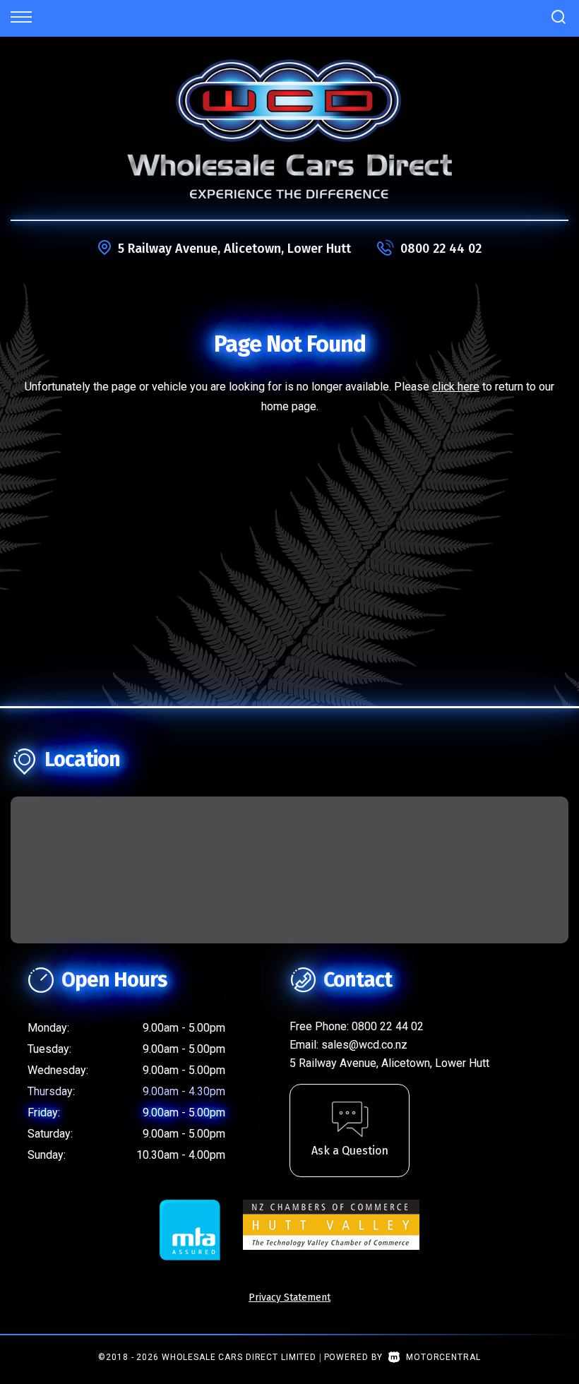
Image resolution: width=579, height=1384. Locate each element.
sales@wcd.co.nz (364, 1044)
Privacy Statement (289, 1297)
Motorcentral (443, 1357)
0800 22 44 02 (441, 248)
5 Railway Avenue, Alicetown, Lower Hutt (234, 248)
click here (455, 386)
